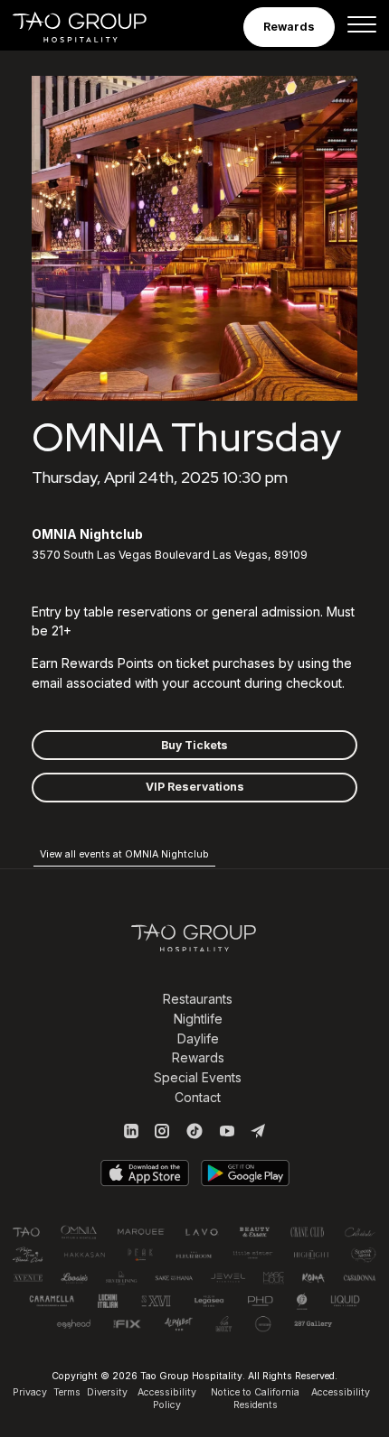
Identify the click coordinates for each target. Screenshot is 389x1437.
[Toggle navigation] (361, 27)
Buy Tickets (194, 745)
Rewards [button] (289, 26)
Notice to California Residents (255, 1398)
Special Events (198, 1077)
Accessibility (340, 1392)
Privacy (30, 1392)
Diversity (107, 1392)
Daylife (198, 1038)
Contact (198, 1097)
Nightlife (198, 1018)
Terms (67, 1392)
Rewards (198, 1057)
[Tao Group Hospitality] (92, 27)
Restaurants (197, 998)
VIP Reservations (195, 786)
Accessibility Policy (167, 1398)
